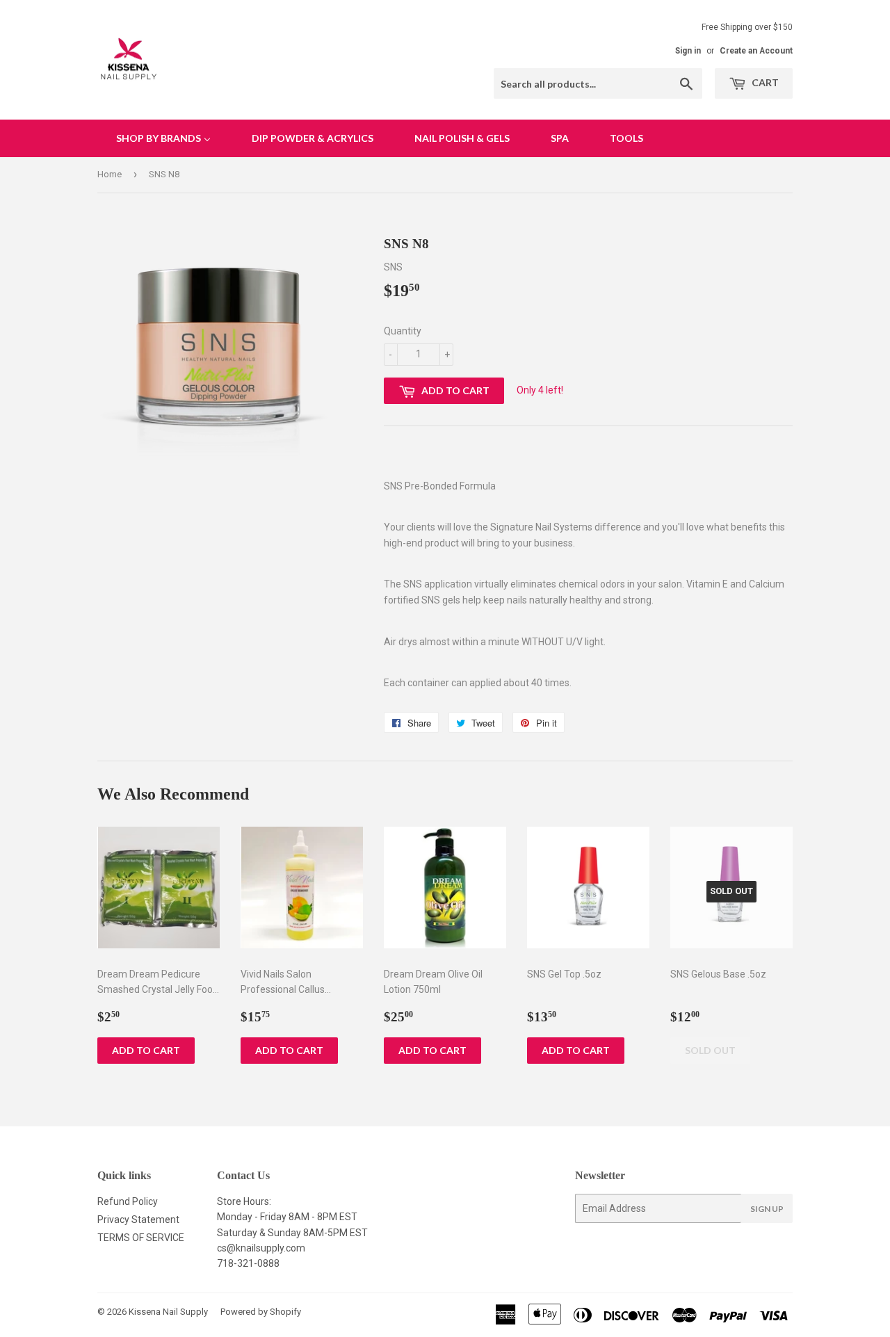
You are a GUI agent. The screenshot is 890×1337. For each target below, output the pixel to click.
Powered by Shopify (260, 1311)
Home (109, 174)
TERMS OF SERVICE (140, 1237)
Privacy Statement (138, 1219)
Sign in (688, 51)
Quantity (402, 331)
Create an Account (756, 51)
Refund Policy (127, 1201)
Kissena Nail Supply (168, 1311)
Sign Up (767, 1209)
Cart (764, 82)
